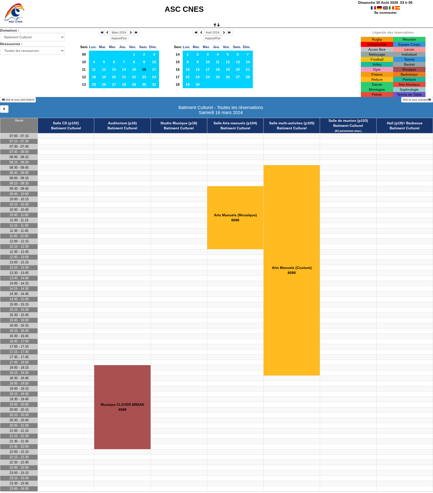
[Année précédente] (102, 32)
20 (114, 77)
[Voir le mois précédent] (107, 32)
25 (94, 84)
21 (124, 77)
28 (124, 84)
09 (84, 54)
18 (94, 77)
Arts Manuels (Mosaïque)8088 (235, 217)
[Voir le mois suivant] (131, 32)
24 (154, 77)
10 (84, 62)
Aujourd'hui (119, 38)
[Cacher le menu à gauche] (4, 109)
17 (154, 69)
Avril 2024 (213, 32)
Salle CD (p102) (66, 123)
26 (104, 84)
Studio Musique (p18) (178, 123)
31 (154, 84)
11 (84, 69)
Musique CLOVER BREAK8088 (122, 407)
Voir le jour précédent (19, 100)
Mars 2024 (119, 32)
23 (144, 77)
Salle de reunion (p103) (348, 121)
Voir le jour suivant (415, 100)
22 (134, 77)
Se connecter (385, 13)
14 (124, 69)
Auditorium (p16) (122, 123)
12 (104, 69)
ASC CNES (184, 9)
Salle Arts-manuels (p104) (235, 123)
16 (178, 69)
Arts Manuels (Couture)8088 (292, 270)
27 (114, 84)
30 (144, 84)
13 (114, 69)
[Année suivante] (136, 32)
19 (104, 77)
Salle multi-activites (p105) (291, 123)
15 (134, 69)
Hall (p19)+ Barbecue (404, 123)
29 (134, 84)
